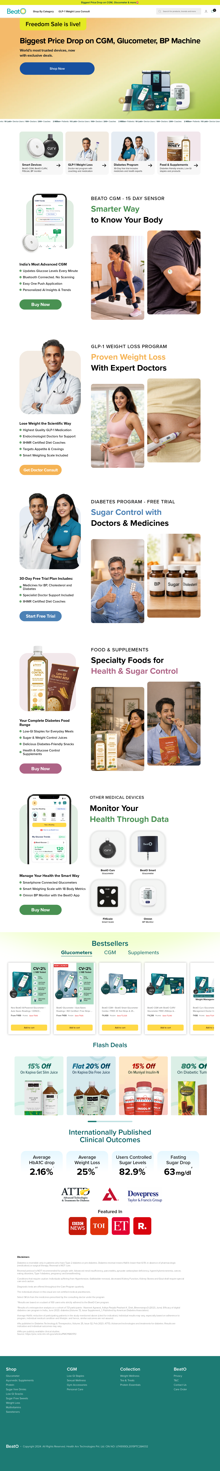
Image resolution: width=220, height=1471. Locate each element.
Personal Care (75, 1389)
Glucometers (76, 952)
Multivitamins (13, 1407)
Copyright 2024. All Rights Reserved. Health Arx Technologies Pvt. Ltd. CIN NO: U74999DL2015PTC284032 (85, 1446)
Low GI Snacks (14, 1393)
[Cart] (212, 11)
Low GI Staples (75, 1375)
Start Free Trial (40, 616)
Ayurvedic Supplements (20, 1380)
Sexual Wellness (76, 1380)
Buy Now (40, 304)
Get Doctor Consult (40, 470)
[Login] (206, 11)
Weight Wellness (129, 1375)
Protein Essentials (130, 1384)
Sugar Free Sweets (17, 1398)
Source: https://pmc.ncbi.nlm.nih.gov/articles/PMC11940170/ (46, 1334)
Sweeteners (13, 1411)
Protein (10, 1384)
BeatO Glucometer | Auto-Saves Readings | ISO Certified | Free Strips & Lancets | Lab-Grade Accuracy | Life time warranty (74, 1009)
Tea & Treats (127, 1380)
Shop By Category (43, 11)
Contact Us (180, 1384)
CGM (110, 952)
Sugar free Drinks (16, 1389)
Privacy (178, 1375)
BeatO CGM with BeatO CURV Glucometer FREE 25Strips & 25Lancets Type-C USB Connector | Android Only (163, 1009)
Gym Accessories (77, 1384)
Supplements (143, 952)
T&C (176, 1380)
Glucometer (13, 1375)
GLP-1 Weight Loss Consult (74, 11)
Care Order (180, 1389)
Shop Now (57, 68)
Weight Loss (13, 1402)
